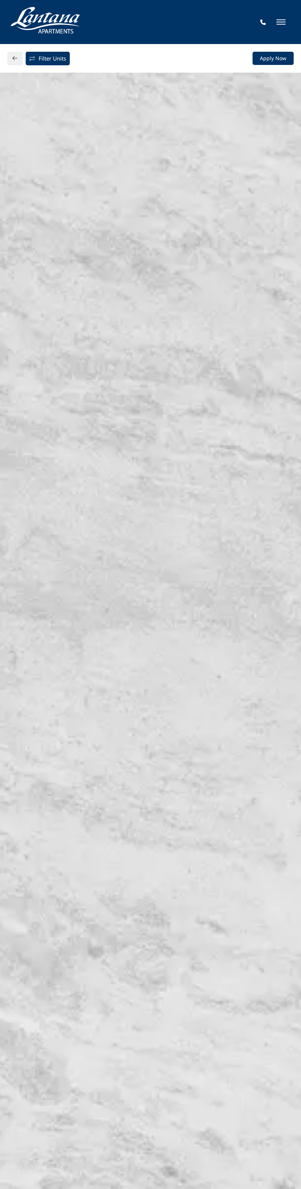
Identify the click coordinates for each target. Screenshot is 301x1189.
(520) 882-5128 (40, 631)
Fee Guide (151, 397)
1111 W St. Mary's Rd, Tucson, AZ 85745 (70, 617)
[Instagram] (36, 646)
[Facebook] (24, 646)
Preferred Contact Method (191, 635)
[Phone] (263, 22)
